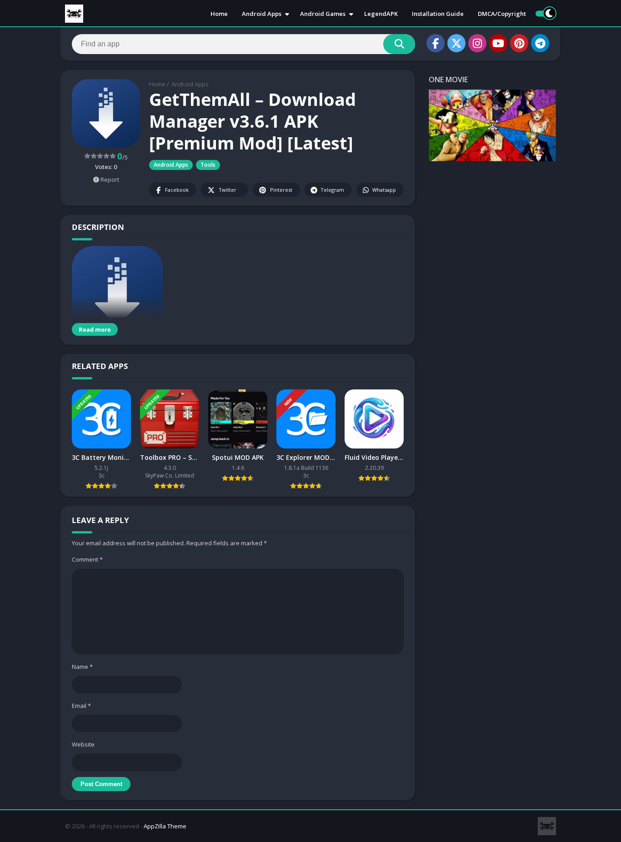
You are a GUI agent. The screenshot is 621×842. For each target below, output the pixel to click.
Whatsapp (384, 189)
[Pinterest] (519, 43)
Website (83, 744)
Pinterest (281, 189)
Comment (87, 559)
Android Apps (261, 14)
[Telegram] (540, 43)
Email (81, 706)
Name (82, 667)
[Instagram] (477, 43)
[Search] (399, 44)
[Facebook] (435, 43)
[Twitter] (456, 43)
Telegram (332, 189)
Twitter (227, 189)
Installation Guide (438, 14)
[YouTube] (498, 43)
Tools (207, 165)
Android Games (323, 14)
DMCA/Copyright (502, 14)
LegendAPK (381, 14)
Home (219, 14)
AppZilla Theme (165, 826)
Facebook (177, 189)
